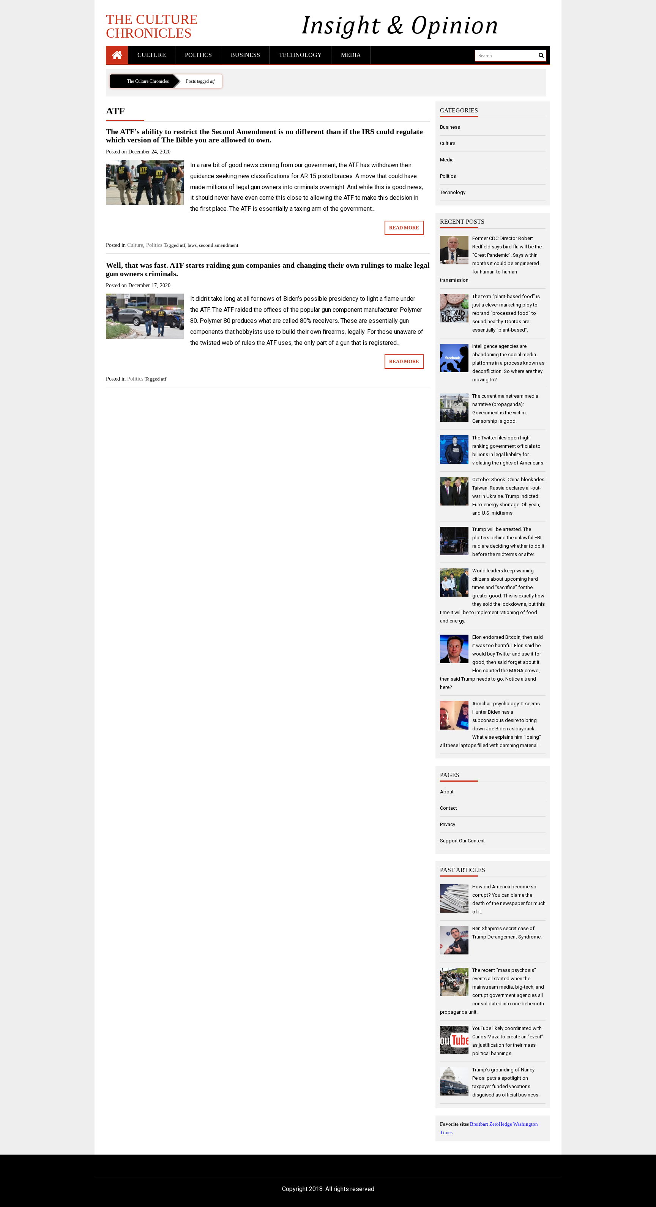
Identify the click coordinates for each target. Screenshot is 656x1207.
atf (182, 245)
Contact (448, 808)
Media (351, 55)
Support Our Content (462, 841)
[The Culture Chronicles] (117, 55)
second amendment (218, 245)
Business (245, 55)
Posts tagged (200, 81)
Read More (404, 228)
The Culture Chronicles (152, 26)
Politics (198, 55)
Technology (300, 55)
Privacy (447, 824)
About (447, 792)
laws (192, 245)
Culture (151, 55)
